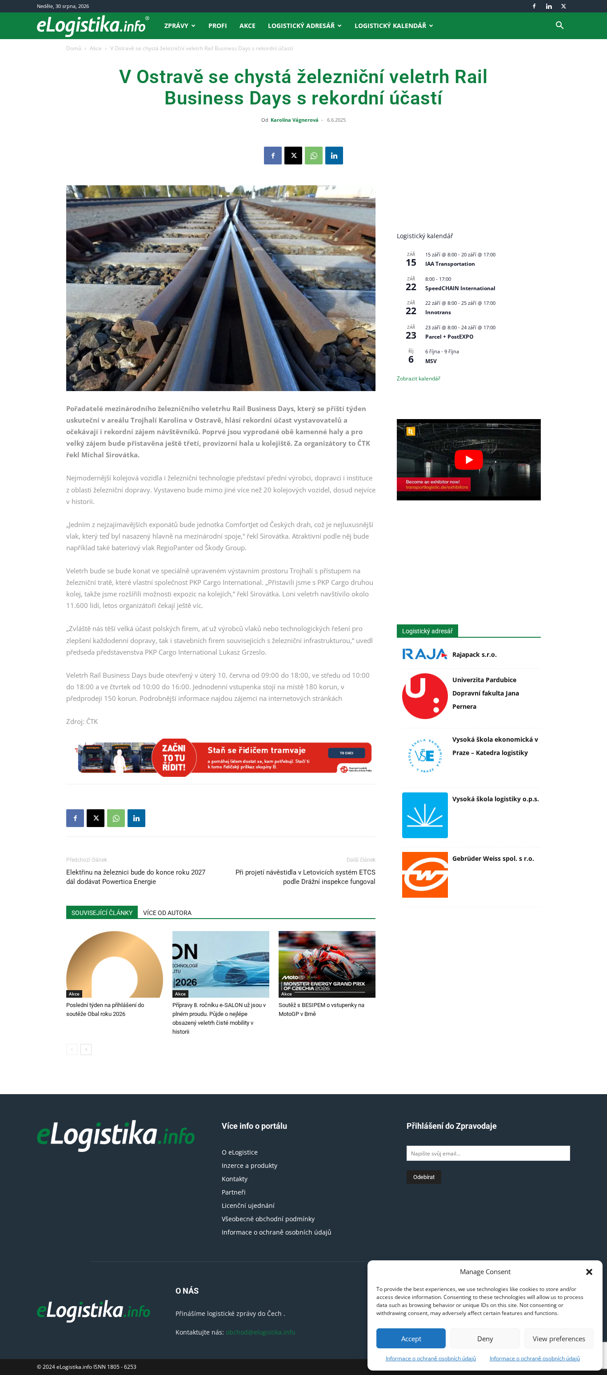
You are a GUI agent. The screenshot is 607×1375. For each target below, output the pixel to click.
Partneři (234, 1192)
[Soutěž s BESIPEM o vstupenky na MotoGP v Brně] (327, 964)
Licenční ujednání (248, 1205)
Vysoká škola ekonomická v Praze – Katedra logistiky (495, 746)
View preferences (559, 1338)
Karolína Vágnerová (295, 119)
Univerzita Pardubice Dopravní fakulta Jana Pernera (485, 693)
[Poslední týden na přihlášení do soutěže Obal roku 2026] (114, 964)
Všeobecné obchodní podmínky (268, 1219)
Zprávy (176, 25)
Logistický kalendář (390, 25)
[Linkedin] (548, 6)
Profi (217, 25)
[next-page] (86, 1049)
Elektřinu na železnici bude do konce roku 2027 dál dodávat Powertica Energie (135, 877)
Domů (73, 48)
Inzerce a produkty (249, 1165)
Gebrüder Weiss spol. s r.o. (493, 858)
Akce (248, 25)
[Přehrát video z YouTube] (469, 459)
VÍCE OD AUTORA (167, 912)
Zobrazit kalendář (418, 378)
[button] (589, 1271)
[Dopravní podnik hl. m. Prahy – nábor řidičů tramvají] (220, 758)
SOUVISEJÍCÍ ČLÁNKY (102, 912)
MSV (431, 361)
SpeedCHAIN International (460, 288)
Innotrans (438, 312)
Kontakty (235, 1179)
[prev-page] (71, 1049)
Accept (411, 1338)
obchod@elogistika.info (260, 1332)
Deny (485, 1338)
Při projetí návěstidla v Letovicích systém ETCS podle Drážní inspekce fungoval (305, 877)
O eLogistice (240, 1152)
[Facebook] (534, 6)
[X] (563, 6)
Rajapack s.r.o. (474, 654)
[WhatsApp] (314, 155)
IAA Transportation (450, 264)
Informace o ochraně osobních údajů (431, 1358)
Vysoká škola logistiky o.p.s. (495, 799)
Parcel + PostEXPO (449, 336)
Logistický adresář (301, 25)
